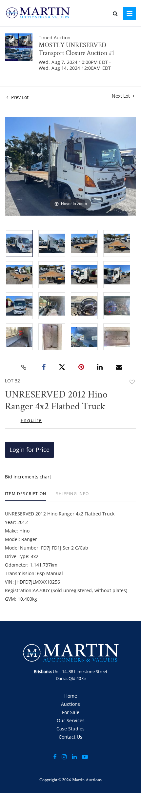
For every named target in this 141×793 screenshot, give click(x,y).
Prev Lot (19, 97)
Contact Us (70, 737)
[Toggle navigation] (129, 13)
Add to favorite (132, 382)
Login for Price (30, 450)
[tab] (25, 496)
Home (70, 696)
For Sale (70, 712)
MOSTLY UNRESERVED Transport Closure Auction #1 (76, 49)
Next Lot (121, 96)
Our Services (71, 720)
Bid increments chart (28, 476)
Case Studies (70, 728)
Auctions (70, 704)
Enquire (31, 420)
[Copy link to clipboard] (24, 367)
